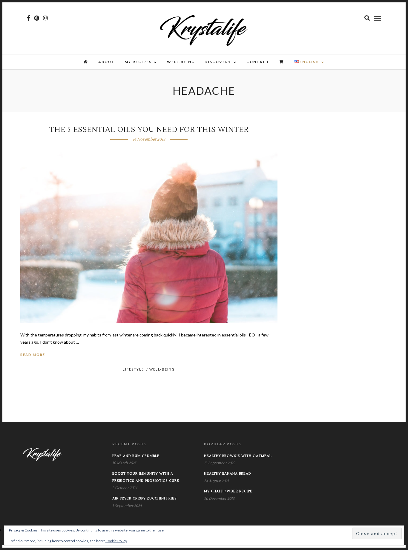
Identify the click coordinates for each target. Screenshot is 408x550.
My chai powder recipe (228, 491)
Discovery (218, 62)
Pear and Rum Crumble (135, 456)
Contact (257, 62)
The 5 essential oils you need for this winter (149, 129)
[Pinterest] (36, 18)
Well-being (181, 62)
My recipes (138, 62)
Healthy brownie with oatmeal (238, 456)
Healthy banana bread (227, 473)
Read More (32, 354)
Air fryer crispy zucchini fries (144, 498)
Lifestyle (133, 369)
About (106, 62)
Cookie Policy (116, 541)
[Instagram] (45, 18)
